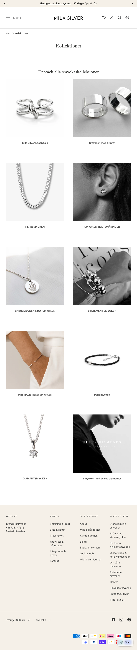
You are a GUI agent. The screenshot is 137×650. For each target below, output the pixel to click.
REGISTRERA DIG (68, 395)
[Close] (117, 245)
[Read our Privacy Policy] (114, 382)
